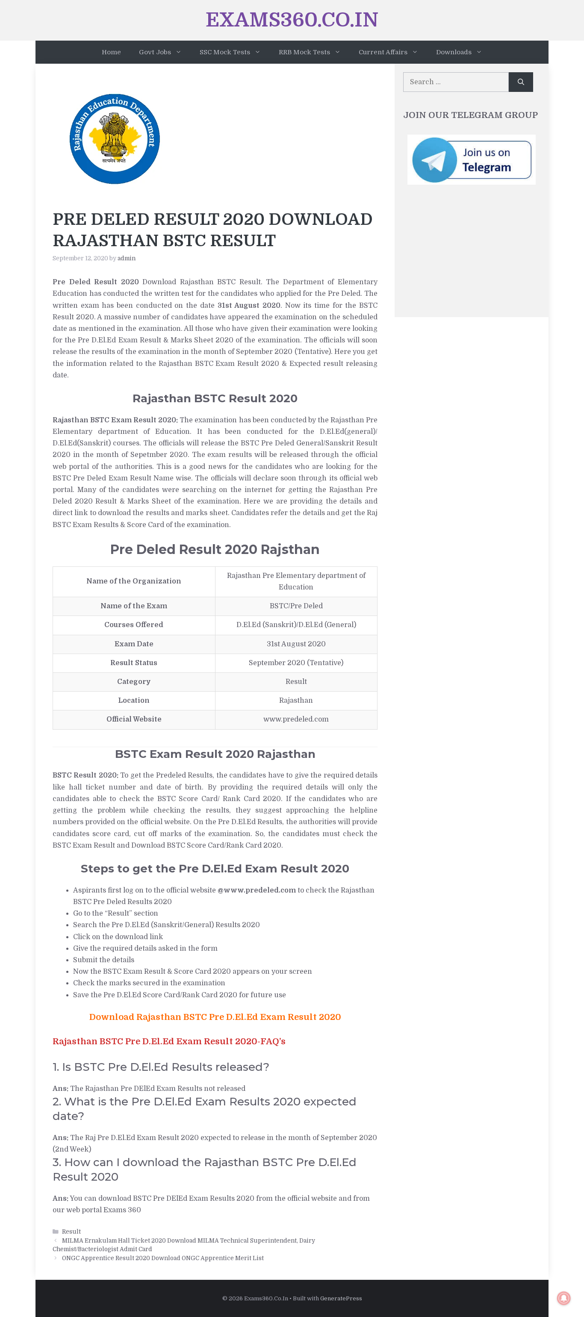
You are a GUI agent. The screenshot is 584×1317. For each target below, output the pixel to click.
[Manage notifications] (564, 1298)
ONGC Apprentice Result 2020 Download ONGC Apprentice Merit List (163, 1258)
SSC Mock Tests (225, 52)
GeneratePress (341, 1298)
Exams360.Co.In (292, 20)
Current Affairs (383, 52)
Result (71, 1232)
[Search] (521, 82)
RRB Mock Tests (304, 52)
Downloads (454, 52)
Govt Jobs (155, 52)
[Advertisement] (471, 255)
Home (111, 52)
